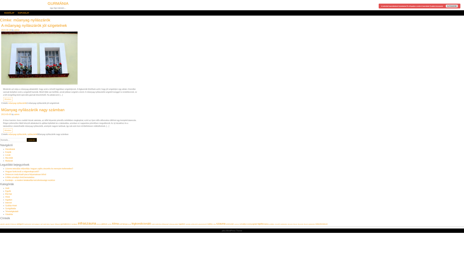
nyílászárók (32, 134)
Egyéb (8, 191)
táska (266, 224)
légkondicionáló (141, 223)
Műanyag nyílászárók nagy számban (33, 110)
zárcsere (290, 224)
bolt (33, 224)
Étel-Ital (8, 194)
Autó (7, 188)
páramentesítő (202, 224)
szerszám (230, 224)
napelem (181, 224)
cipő (41, 224)
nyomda (188, 224)
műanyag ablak (173, 224)
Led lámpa (123, 224)
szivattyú (243, 224)
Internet (8, 203)
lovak (129, 224)
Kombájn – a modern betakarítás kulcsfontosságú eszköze (30, 180)
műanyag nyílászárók (17, 103)
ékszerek (300, 224)
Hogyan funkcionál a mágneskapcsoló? (22, 171)
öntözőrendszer (321, 224)
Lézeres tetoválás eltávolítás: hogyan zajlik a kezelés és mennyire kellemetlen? (39, 169)
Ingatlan (8, 200)
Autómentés (27, 224)
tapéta (261, 224)
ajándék (2, 224)
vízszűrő (277, 224)
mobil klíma (158, 224)
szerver (236, 224)
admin (16, 30)
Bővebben (8, 99)
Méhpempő (165, 224)
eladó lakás (46, 224)
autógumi (20, 224)
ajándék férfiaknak (10, 224)
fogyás (52, 224)
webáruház (283, 224)
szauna (220, 223)
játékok (104, 224)
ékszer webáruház (309, 224)
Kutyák (8, 152)
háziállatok (74, 224)
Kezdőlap (9, 13)
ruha (214, 224)
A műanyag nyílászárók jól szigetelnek (34, 25)
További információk (436, 6)
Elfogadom (452, 6)
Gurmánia (58, 3)
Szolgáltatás (10, 208)
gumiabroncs (66, 224)
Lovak (8, 155)
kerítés (110, 224)
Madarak (9, 161)
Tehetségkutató (11, 211)
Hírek (7, 197)
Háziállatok (10, 149)
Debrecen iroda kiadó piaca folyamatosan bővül (25, 174)
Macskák (9, 158)
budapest (37, 224)
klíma (115, 223)
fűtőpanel (57, 224)
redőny (210, 224)
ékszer (295, 224)
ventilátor (271, 224)
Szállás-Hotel (11, 206)
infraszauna (87, 223)
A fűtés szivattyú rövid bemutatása (19, 177)
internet (99, 224)
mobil (153, 224)
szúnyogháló (252, 224)
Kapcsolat (23, 13)
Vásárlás (9, 214)
